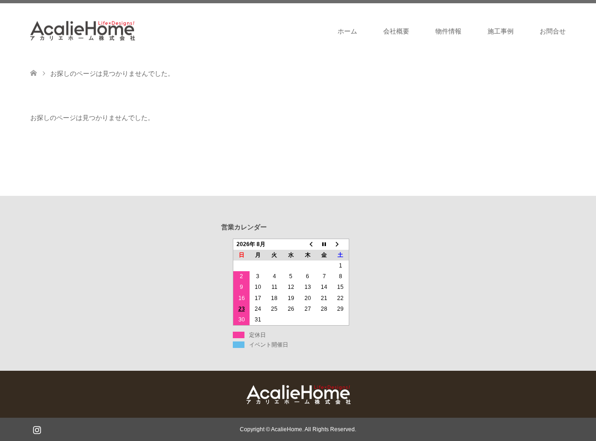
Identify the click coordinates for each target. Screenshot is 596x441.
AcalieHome (286, 429)
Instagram (36, 428)
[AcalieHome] (135, 30)
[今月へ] (324, 244)
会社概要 (396, 31)
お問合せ (553, 31)
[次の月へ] (340, 244)
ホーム (347, 31)
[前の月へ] (307, 244)
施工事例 (501, 31)
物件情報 (448, 31)
